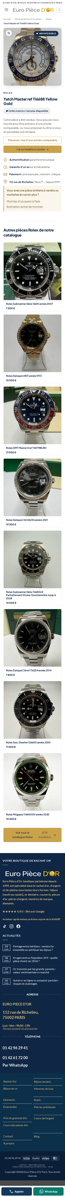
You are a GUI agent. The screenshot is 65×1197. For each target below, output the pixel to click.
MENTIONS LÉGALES (37, 1165)
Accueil (7, 19)
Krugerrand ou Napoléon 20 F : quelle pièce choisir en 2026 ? (35, 959)
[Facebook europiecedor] (18, 926)
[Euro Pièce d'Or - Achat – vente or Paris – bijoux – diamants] (33, 9)
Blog (36, 1136)
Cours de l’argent (44, 1118)
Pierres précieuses (45, 1107)
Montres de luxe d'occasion (28, 19)
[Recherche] (59, 9)
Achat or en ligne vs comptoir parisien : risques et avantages (36, 982)
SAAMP (56, 919)
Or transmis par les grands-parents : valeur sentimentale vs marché (34, 970)
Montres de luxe (43, 1088)
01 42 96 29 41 (13, 1158)
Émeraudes (10, 1106)
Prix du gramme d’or (15, 1118)
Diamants (9, 1099)
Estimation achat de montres (25, 206)
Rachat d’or (10, 1081)
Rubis (37, 1099)
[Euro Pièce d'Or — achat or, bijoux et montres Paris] (32, 873)
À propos (8, 1143)
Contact (8, 1136)
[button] (6, 9)
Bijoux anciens (42, 1081)
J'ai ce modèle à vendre (32, 149)
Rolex (48, 19)
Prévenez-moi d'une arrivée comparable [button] (32, 140)
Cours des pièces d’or (15, 1125)
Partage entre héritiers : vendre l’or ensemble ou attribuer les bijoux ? (33, 948)
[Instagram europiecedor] (11, 926)
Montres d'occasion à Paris (23, 201)
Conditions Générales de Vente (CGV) (29, 1167)
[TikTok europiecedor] (4, 926)
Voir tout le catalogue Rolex (34, 835)
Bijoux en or (10, 1088)
